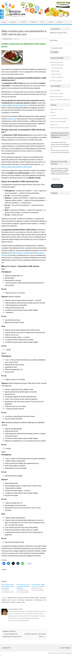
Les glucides (53, 115)
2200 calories (21, 600)
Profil (50, 22)
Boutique (13, 22)
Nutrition (37, 597)
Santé (8, 600)
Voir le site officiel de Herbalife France (60, 99)
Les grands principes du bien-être (59, 118)
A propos (33, 22)
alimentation (29, 600)
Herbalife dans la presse (56, 96)
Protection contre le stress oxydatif (59, 127)
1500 (9, 119)
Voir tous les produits (56, 80)
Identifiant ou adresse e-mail (58, 32)
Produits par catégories (56, 62)
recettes (18, 602)
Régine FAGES (8, 39)
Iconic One (51, 653)
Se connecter (54, 52)
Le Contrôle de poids (56, 68)
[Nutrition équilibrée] (36, 17)
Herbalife (31, 597)
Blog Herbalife (12, 597)
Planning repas (54, 124)
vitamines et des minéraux (19, 105)
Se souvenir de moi (57, 48)
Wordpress (69, 653)
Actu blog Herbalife (55, 90)
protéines (4, 105)
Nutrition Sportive (56, 74)
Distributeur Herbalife (22, 597)
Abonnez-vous (57, 186)
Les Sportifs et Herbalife (56, 93)
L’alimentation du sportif (56, 109)
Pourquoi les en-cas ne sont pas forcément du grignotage (23, 586)
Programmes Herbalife (57, 65)
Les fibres (52, 112)
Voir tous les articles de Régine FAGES (19, 620)
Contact (60, 22)
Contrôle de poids (38, 600)
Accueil (4, 22)
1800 (14, 119)
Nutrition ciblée (55, 71)
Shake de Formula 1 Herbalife (20, 253)
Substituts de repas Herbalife (58, 121)
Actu (42, 22)
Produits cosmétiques (57, 77)
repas (23, 602)
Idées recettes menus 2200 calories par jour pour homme (7, 586)
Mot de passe (54, 40)
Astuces (23, 22)
